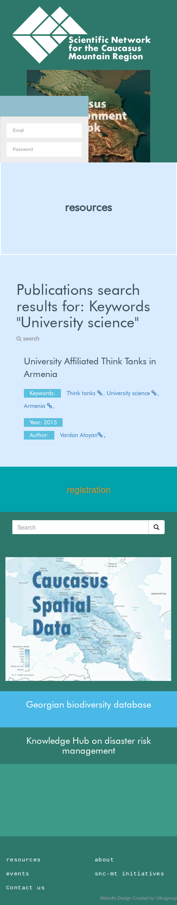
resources (88, 207)
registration (89, 489)
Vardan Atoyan (79, 435)
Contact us (25, 887)
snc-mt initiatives (129, 873)
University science (129, 393)
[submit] (156, 527)
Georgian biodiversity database (88, 704)
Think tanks (82, 393)
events (17, 873)
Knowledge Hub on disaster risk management (88, 745)
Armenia (35, 406)
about (104, 859)
